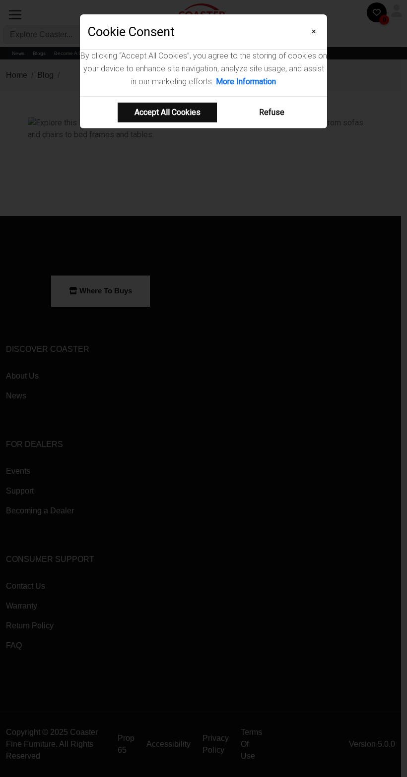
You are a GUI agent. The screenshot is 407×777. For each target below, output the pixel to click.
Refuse (271, 112)
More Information (246, 81)
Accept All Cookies (168, 112)
